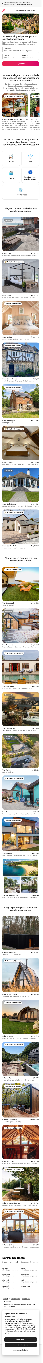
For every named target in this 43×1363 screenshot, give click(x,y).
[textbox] (11, 57)
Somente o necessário (21, 1345)
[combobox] (21, 50)
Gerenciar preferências (20, 1350)
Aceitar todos (20, 1340)
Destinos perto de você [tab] (10, 1262)
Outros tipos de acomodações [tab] (31, 1262)
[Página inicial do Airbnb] (3, 10)
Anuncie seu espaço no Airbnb (27, 10)
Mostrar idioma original (24, 4)
